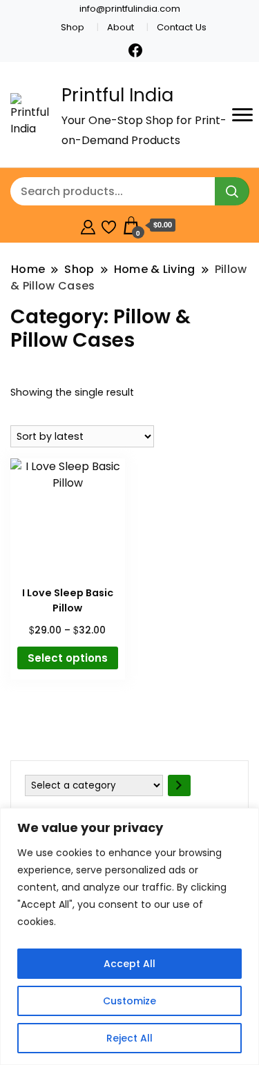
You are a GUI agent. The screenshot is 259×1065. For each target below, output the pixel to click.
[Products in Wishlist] (109, 225)
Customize (129, 1001)
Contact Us (182, 27)
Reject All (129, 1038)
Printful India (117, 95)
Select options (68, 658)
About (120, 27)
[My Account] (88, 225)
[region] (129, 936)
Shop (72, 27)
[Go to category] (179, 785)
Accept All (129, 964)
